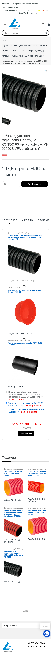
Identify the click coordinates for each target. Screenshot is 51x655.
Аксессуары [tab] (9, 219)
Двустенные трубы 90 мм (16, 233)
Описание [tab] (27, 219)
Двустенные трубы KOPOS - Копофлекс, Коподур (23, 50)
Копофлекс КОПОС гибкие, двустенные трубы (22, 55)
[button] (46, 71)
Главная (5, 40)
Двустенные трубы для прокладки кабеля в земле (23, 45)
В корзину (36, 184)
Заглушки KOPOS (14, 287)
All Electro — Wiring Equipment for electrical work (20, 3)
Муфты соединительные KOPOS (19, 340)
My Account (43, 24)
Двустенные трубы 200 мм (13, 469)
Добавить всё (26, 433)
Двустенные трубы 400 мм (37, 508)
